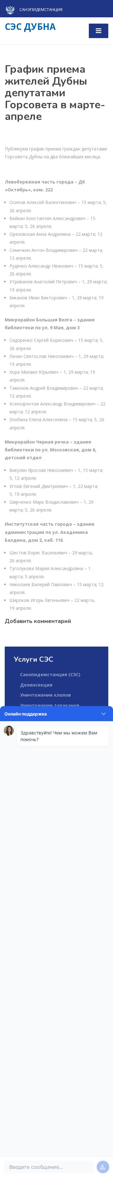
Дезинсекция (36, 685)
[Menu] (98, 31)
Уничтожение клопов (45, 695)
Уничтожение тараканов (49, 705)
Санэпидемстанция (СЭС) (50, 674)
